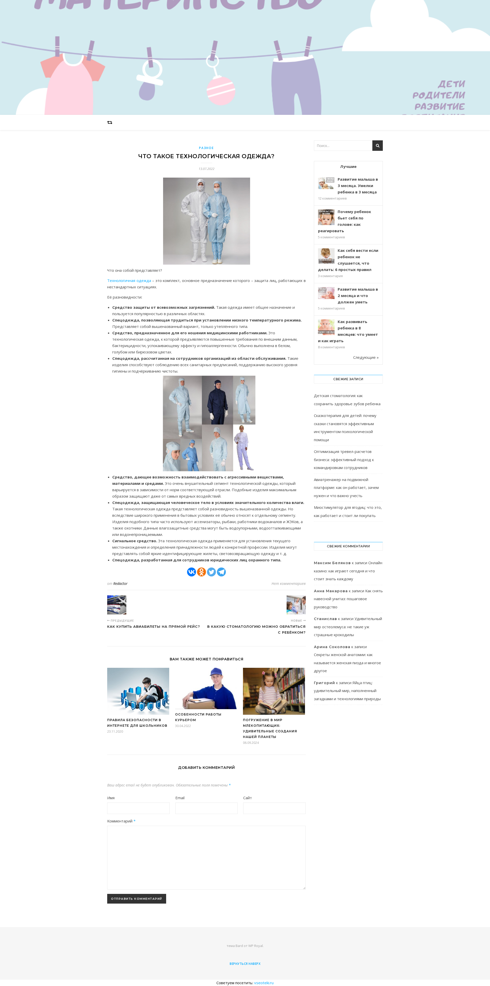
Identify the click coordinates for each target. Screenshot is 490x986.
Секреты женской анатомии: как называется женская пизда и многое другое (347, 662)
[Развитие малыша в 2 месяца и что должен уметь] (326, 293)
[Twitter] (211, 572)
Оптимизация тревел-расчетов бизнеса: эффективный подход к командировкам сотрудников (344, 459)
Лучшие (348, 166)
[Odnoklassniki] (201, 572)
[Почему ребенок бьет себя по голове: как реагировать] (326, 217)
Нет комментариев (289, 583)
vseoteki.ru (264, 982)
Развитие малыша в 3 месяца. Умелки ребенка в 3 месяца (358, 185)
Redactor (120, 583)
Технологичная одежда (129, 280)
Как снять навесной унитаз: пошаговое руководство (348, 598)
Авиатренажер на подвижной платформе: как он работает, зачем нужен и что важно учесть (346, 487)
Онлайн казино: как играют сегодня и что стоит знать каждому (348, 570)
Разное (206, 148)
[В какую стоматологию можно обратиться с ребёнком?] (296, 604)
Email (180, 797)
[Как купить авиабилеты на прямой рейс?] (116, 604)
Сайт (247, 797)
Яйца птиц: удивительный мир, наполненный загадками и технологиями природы (347, 690)
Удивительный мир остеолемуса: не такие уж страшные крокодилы (348, 626)
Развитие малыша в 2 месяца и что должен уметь (358, 295)
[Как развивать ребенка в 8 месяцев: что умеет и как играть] (326, 327)
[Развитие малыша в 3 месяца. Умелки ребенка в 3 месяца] (326, 183)
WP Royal (255, 945)
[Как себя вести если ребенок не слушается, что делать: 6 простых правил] (326, 256)
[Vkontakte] (191, 572)
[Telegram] (221, 572)
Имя (111, 797)
